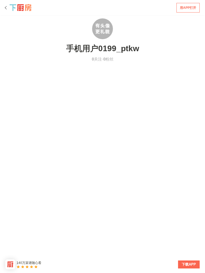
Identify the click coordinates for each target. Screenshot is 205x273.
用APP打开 (188, 8)
